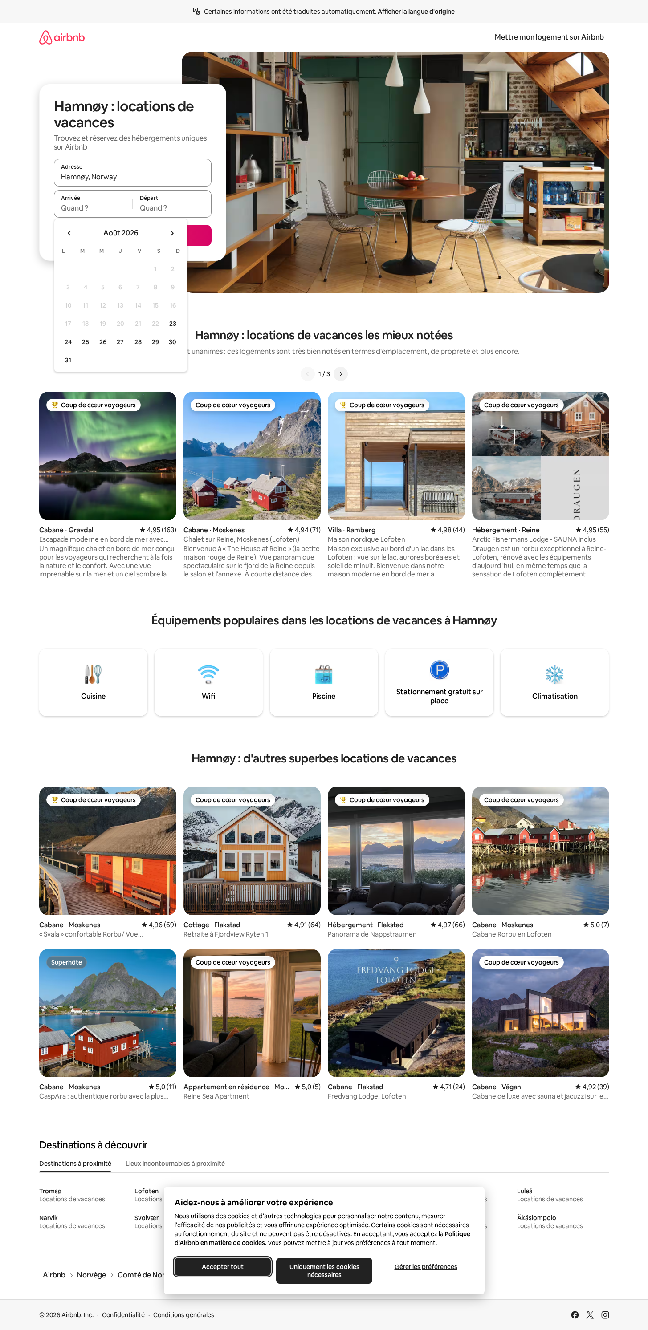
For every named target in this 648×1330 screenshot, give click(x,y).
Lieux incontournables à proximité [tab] (175, 1164)
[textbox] (93, 208)
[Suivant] (341, 374)
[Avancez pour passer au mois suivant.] (172, 233)
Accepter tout (223, 1267)
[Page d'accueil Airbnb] (62, 37)
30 (172, 342)
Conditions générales (183, 1315)
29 (155, 342)
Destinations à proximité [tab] (75, 1164)
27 (120, 342)
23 (172, 324)
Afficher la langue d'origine (416, 12)
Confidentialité (123, 1315)
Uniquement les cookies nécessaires (324, 1271)
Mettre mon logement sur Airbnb (549, 37)
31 (68, 360)
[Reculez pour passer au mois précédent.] (69, 233)
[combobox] (132, 176)
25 (85, 342)
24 (68, 342)
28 (138, 342)
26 (102, 342)
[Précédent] (308, 374)
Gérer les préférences (425, 1267)
